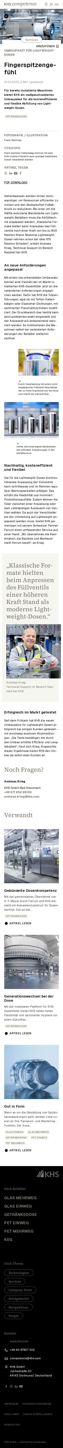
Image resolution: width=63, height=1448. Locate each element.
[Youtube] (21, 1386)
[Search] (51, 4)
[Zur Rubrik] (6, 16)
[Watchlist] (46, 4)
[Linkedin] (16, 1386)
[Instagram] (11, 1386)
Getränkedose (16, 116)
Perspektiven (18, 1307)
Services (31, 39)
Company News (20, 1290)
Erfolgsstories (19, 1298)
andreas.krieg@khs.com (22, 796)
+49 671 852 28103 (18, 792)
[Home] (20, 4)
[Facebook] (6, 1386)
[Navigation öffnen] (57, 4)
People (14, 1316)
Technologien (19, 1273)
